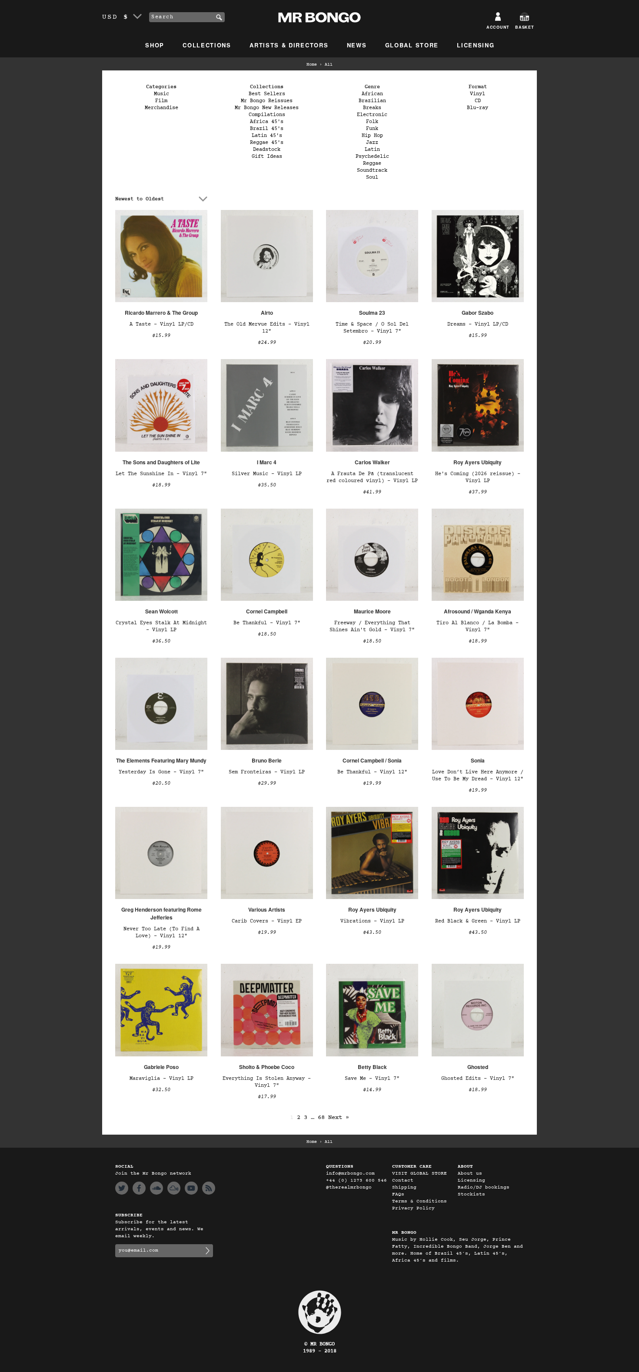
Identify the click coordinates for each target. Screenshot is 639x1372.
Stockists (471, 1194)
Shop (154, 45)
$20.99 (372, 342)
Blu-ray (477, 107)
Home (311, 65)
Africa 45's (266, 121)
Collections (207, 45)
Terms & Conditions (419, 1201)
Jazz (372, 142)
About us (470, 1173)
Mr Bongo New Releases (267, 107)
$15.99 (161, 335)
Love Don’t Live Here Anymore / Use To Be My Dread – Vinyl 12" (477, 776)
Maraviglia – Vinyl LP (161, 1078)
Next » (338, 1117)
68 (321, 1117)
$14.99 (372, 1089)
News (357, 45)
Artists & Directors (289, 45)
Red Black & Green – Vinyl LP (477, 921)
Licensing (475, 45)
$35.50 (267, 485)
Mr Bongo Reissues (267, 100)
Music (161, 93)
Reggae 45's (266, 142)
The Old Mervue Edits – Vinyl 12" (267, 328)
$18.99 (161, 485)
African (372, 93)
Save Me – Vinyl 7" (372, 1078)
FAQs (398, 1194)
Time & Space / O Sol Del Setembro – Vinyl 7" (372, 328)
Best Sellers (267, 93)
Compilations (267, 114)
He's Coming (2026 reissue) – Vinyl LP (477, 477)
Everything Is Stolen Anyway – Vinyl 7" (267, 1082)
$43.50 (372, 932)
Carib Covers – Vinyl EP (267, 921)
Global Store (412, 45)
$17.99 (267, 1096)
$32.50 (161, 1089)
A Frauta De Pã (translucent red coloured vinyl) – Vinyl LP (372, 477)
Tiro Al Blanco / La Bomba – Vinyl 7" (477, 626)
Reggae (372, 163)
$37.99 (478, 492)
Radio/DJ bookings (483, 1187)
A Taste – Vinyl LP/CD (161, 324)
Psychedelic (372, 156)
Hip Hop (372, 135)
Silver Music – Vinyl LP (267, 473)
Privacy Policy (413, 1208)
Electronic (372, 114)
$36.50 (161, 641)
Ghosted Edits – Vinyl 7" (477, 1078)
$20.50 (161, 783)
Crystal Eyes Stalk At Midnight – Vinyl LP (161, 626)
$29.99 (267, 783)
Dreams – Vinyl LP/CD (477, 324)
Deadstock (266, 149)
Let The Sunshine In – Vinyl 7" (161, 473)
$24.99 (267, 342)
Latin (372, 149)
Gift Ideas (267, 156)
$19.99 (372, 783)
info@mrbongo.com (350, 1173)
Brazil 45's (266, 128)
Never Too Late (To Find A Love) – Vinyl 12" (161, 932)
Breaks (372, 107)
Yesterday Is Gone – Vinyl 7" (161, 772)
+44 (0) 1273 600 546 (356, 1180)
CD (478, 100)
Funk (372, 128)
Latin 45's (267, 135)
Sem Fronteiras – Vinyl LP (267, 772)
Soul (372, 177)
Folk (372, 121)
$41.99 (372, 492)
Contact (402, 1180)
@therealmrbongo (349, 1187)
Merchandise (161, 107)
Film (161, 100)
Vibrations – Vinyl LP (372, 921)
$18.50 (267, 634)
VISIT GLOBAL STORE (419, 1173)
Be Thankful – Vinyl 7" (266, 622)
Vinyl (477, 93)
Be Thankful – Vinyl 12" (372, 772)
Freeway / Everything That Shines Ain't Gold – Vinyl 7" (372, 626)
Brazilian (372, 100)
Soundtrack (372, 170)
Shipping (404, 1187)
